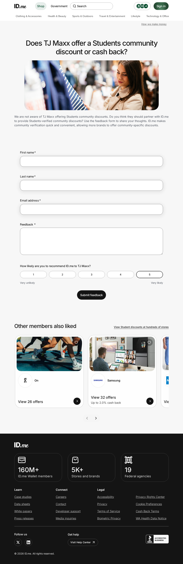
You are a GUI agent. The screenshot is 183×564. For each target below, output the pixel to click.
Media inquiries (66, 518)
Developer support (68, 511)
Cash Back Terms (147, 511)
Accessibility (105, 497)
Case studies (22, 497)
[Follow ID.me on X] (18, 542)
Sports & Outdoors (82, 16)
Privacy (102, 504)
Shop (40, 6)
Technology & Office (157, 16)
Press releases (24, 518)
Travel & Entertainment (112, 16)
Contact (61, 504)
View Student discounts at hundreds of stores (141, 326)
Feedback (28, 224)
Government (59, 6)
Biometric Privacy (109, 518)
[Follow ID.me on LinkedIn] (28, 542)
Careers (61, 497)
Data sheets (22, 504)
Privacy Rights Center (150, 497)
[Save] (76, 342)
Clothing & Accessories (28, 16)
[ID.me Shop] (22, 6)
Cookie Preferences (149, 504)
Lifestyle (135, 16)
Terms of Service (108, 511)
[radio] (33, 274)
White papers (23, 511)
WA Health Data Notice (151, 518)
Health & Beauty (57, 16)
